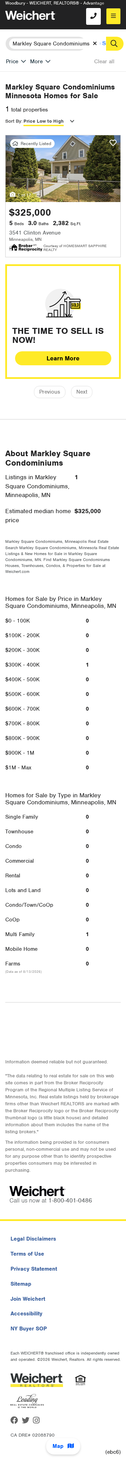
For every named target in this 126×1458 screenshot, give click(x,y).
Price (12, 61)
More (36, 61)
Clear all (104, 61)
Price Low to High (43, 121)
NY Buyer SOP (28, 1328)
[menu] (113, 16)
